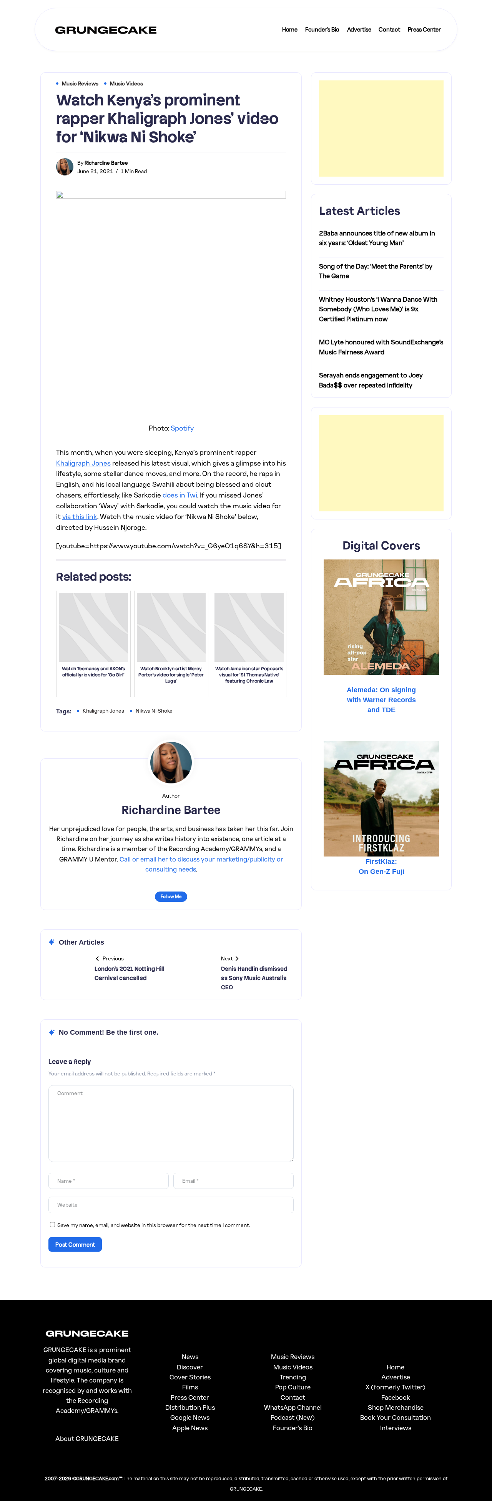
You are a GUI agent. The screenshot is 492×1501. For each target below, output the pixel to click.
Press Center (190, 1397)
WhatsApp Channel (293, 1407)
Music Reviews (292, 1356)
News (190, 1356)
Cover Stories (190, 1377)
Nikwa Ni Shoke (154, 710)
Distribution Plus (190, 1407)
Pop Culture (293, 1387)
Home (395, 1367)
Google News (189, 1417)
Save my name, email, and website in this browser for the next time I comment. (153, 1225)
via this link (79, 516)
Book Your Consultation (395, 1417)
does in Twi (180, 495)
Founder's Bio (292, 1428)
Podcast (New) (293, 1417)
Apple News (190, 1428)
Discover (190, 1367)
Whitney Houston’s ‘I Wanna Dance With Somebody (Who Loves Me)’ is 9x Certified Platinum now (378, 309)
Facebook (395, 1397)
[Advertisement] (381, 128)
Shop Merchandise (396, 1407)
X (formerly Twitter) (396, 1387)
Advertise (395, 1377)
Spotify (182, 428)
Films (190, 1387)
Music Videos (292, 1367)
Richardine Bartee (106, 162)
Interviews (395, 1428)
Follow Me (171, 896)
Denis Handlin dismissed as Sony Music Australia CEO (254, 978)
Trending (293, 1377)
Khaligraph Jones (83, 463)
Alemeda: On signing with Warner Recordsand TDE (381, 700)
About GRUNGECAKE (87, 1438)
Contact (293, 1397)
